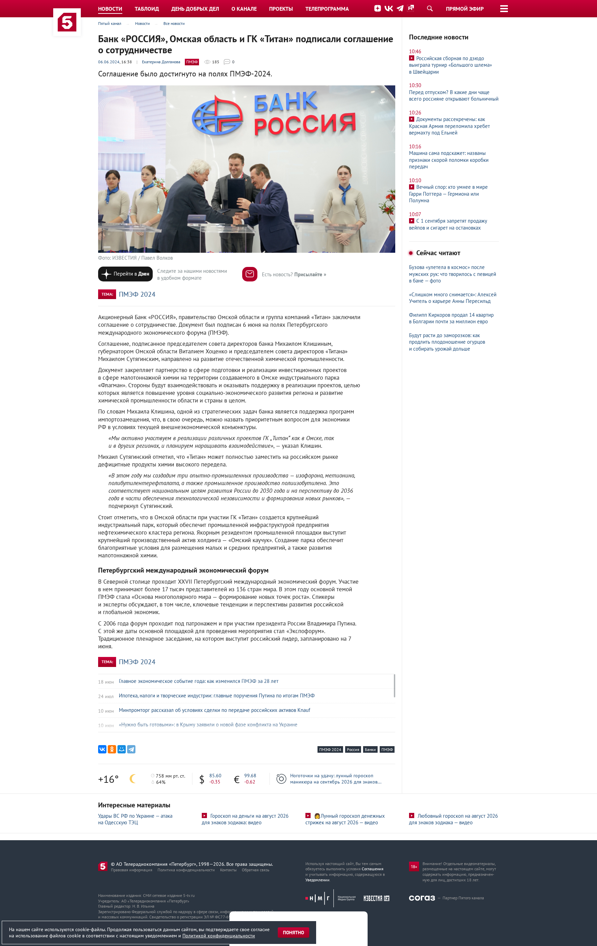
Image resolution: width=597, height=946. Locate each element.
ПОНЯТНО (293, 932)
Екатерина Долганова (161, 61)
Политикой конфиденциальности (218, 936)
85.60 (215, 775)
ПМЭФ (192, 61)
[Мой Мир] (121, 749)
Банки (370, 749)
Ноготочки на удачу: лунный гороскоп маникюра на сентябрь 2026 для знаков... (335, 778)
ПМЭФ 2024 (137, 294)
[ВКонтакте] (102, 749)
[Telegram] (131, 749)
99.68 (250, 775)
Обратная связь (255, 869)
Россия (353, 749)
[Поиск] (429, 8)
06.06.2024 (109, 61)
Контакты (228, 869)
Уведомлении (317, 879)
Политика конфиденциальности (186, 869)
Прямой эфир (465, 8)
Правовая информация (131, 869)
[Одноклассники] (112, 749)
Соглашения (372, 868)
